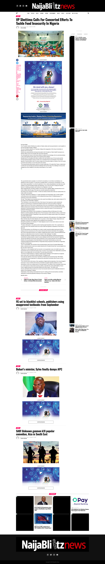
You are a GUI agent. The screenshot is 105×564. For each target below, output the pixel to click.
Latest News (68, 13)
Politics (32, 13)
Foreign (46, 13)
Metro (37, 13)
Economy (41, 13)
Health (58, 13)
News (28, 13)
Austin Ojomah (24, 308)
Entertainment (52, 13)
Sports (62, 13)
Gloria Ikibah (23, 27)
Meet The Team (75, 13)
